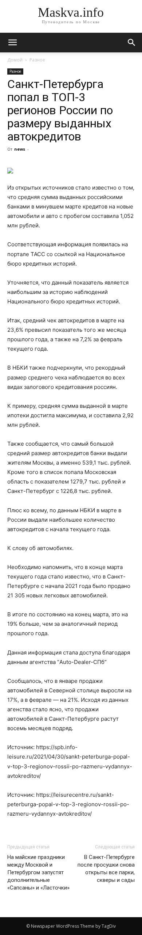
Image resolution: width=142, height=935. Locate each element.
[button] (132, 42)
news (19, 149)
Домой (15, 60)
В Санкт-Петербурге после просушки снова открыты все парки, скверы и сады (106, 868)
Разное (37, 60)
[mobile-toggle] (12, 42)
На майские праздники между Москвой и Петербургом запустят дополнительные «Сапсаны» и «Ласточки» (38, 872)
